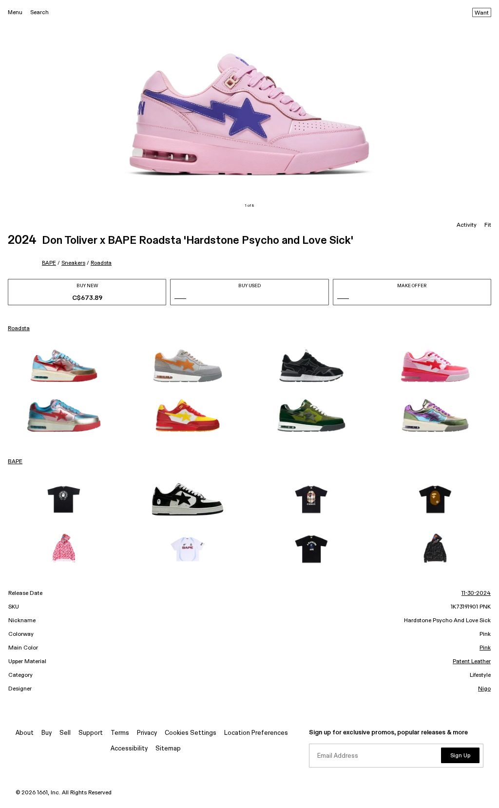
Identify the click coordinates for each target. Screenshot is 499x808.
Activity (467, 225)
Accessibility (129, 749)
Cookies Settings (190, 733)
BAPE (49, 263)
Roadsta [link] (19, 329)
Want (482, 13)
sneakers (73, 263)
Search (39, 12)
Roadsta (101, 263)
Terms (120, 733)
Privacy (147, 733)
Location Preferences (256, 733)
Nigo (484, 689)
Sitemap (168, 749)
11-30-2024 (476, 593)
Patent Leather (472, 662)
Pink (485, 648)
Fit (487, 225)
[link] (64, 366)
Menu (15, 12)
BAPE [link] (15, 462)
